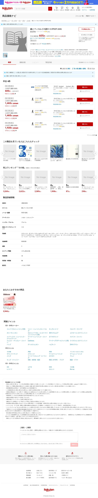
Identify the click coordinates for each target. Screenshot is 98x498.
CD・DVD (14, 20)
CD (19, 20)
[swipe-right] (95, 153)
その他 (28, 20)
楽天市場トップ (6, 20)
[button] (62, 9)
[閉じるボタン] (96, 24)
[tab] (9, 62)
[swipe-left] (2, 153)
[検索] (50, 9)
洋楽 (23, 20)
